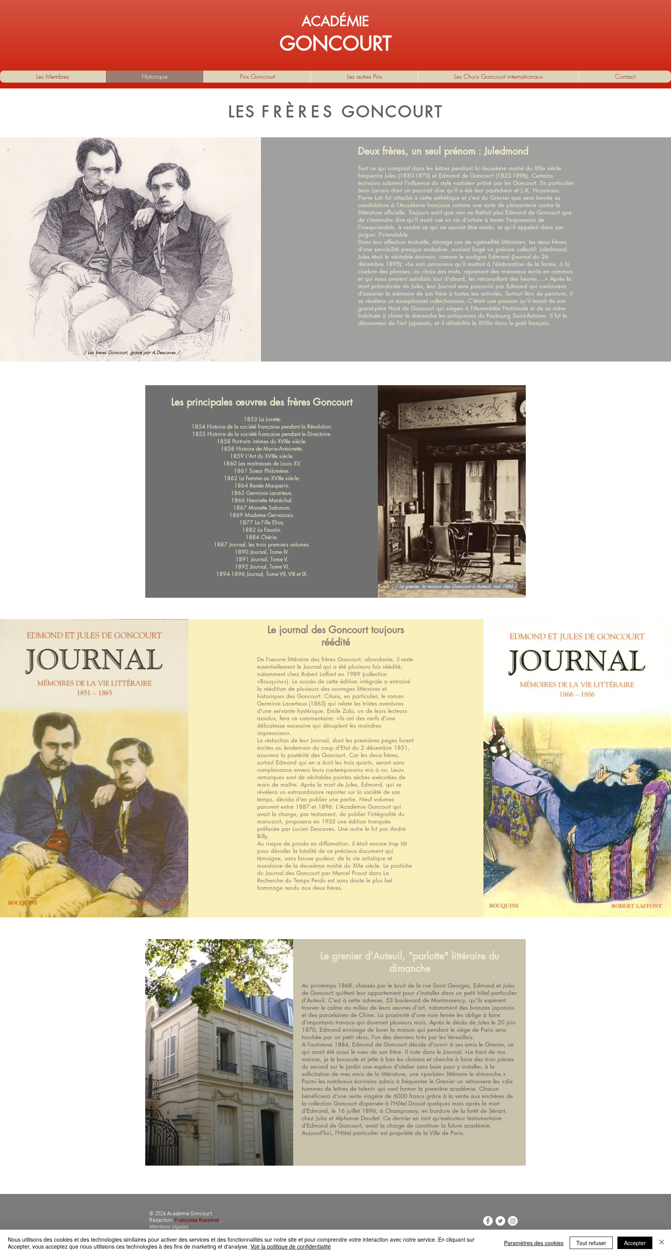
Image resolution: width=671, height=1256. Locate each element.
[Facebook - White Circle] (488, 1221)
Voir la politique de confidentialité (290, 1246)
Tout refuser (591, 1243)
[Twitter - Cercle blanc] (500, 1221)
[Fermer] (661, 1243)
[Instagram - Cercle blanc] (513, 1221)
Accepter (635, 1243)
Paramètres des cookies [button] (533, 1243)
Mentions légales (168, 1227)
